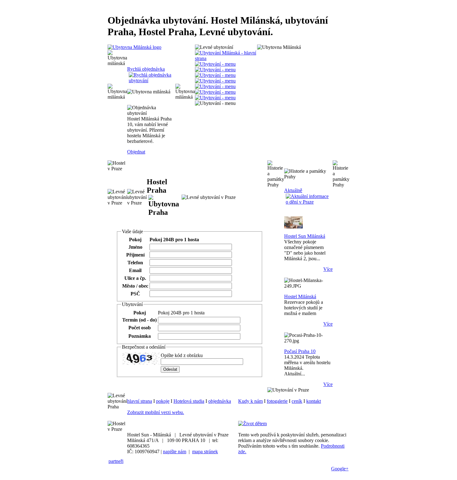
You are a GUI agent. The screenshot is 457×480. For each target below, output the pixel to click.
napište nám (174, 451)
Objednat (136, 151)
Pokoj (135, 239)
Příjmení (135, 254)
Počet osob (139, 327)
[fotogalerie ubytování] (215, 86)
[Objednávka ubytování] (215, 64)
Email (135, 270)
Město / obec (135, 286)
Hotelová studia (188, 401)
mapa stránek (205, 451)
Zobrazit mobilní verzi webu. (155, 412)
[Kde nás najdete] (215, 80)
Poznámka (139, 336)
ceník (297, 401)
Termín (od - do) (139, 319)
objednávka (219, 401)
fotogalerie (277, 401)
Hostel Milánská (300, 296)
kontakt (313, 401)
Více (328, 269)
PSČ (135, 293)
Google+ (340, 468)
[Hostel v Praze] (215, 75)
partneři (115, 461)
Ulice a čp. (135, 278)
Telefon (135, 262)
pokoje (162, 401)
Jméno (135, 247)
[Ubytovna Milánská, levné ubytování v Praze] (215, 69)
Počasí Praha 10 (300, 351)
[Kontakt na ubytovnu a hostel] (215, 97)
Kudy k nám (250, 401)
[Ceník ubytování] (215, 92)
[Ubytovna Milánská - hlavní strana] (134, 47)
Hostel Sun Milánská (304, 236)
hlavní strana (139, 401)
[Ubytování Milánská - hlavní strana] (226, 58)
